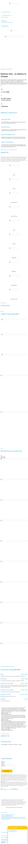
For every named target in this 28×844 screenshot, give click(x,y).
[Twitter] (3, 842)
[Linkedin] (4, 842)
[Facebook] (1, 842)
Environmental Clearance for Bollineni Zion (14, 807)
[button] (4, 26)
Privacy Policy (4, 839)
